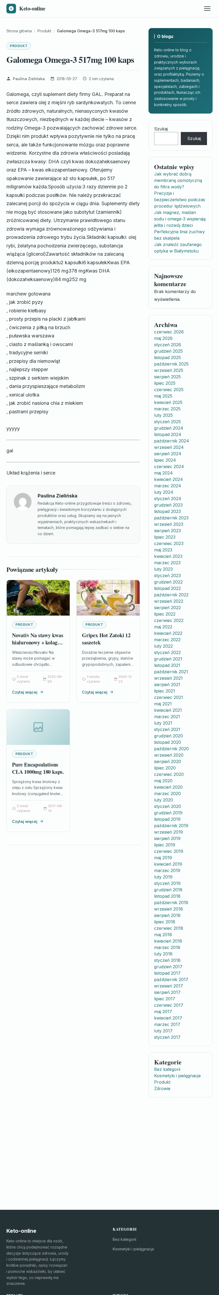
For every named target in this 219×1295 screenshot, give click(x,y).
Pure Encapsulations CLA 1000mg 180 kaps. (38, 768)
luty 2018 (163, 953)
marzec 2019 (167, 870)
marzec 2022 (167, 639)
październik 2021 (171, 671)
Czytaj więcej (24, 692)
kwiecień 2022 (168, 633)
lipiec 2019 (164, 844)
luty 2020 (163, 800)
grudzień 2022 (168, 582)
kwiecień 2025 (168, 402)
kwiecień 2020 (168, 787)
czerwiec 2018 (168, 928)
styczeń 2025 (167, 421)
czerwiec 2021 (168, 697)
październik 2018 (171, 902)
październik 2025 (171, 364)
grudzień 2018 (168, 889)
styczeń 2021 (167, 729)
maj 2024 (163, 473)
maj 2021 (163, 703)
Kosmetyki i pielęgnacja (177, 1075)
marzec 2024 (167, 485)
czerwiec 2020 (169, 774)
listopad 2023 (167, 511)
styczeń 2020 (167, 806)
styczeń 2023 (167, 575)
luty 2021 (163, 723)
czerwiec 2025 (168, 389)
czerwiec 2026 (169, 332)
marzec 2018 (167, 947)
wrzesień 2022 (168, 601)
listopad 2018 (167, 896)
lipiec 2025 (164, 383)
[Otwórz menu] (207, 8)
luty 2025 (163, 415)
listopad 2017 (167, 973)
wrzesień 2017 (168, 986)
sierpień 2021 (167, 684)
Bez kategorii (167, 1069)
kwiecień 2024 (168, 479)
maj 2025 (163, 396)
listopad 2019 (167, 819)
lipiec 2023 (164, 537)
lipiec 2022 (164, 614)
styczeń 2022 (167, 652)
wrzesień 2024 (169, 447)
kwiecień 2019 (168, 864)
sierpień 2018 (167, 915)
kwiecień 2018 (168, 941)
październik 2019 (171, 825)
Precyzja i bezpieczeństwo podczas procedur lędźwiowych (179, 199)
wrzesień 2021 (168, 678)
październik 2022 (171, 594)
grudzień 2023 (168, 505)
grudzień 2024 (168, 428)
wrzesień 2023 (168, 524)
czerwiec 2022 (168, 620)
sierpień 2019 (167, 838)
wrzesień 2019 (168, 832)
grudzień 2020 (168, 735)
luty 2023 (163, 569)
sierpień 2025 (167, 376)
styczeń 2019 (167, 883)
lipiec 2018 (164, 921)
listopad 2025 (167, 357)
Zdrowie (162, 1088)
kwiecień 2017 (168, 1018)
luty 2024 (163, 492)
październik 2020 (171, 748)
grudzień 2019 (168, 812)
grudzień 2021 (168, 659)
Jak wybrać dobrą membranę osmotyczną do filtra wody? (178, 180)
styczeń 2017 (167, 1037)
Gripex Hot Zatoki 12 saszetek (106, 639)
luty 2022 (163, 646)
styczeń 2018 (167, 960)
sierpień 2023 (167, 530)
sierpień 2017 (167, 992)
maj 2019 (163, 857)
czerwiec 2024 (169, 466)
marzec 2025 (167, 408)
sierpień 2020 (167, 761)
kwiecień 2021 (168, 710)
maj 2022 (163, 626)
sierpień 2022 (167, 607)
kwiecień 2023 (168, 556)
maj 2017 (163, 1011)
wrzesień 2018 (168, 909)
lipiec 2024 (165, 460)
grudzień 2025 (168, 351)
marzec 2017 (167, 1024)
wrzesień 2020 (168, 755)
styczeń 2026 (167, 344)
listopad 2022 (167, 588)
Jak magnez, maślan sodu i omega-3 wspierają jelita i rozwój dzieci (180, 219)
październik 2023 (171, 517)
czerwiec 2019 (168, 851)
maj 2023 (163, 550)
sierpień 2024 (167, 453)
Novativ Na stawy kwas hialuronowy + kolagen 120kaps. (37, 642)
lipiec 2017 (164, 998)
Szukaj (161, 128)
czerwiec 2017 (168, 1005)
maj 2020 (163, 780)
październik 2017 (171, 979)
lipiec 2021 (164, 691)
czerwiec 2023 (168, 543)
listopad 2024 (167, 434)
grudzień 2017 (168, 966)
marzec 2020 (167, 793)
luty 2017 (163, 1030)
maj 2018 (163, 934)
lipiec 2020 (165, 768)
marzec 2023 (167, 562)
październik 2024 (171, 441)
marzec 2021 (167, 716)
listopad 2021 (167, 665)
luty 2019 (163, 877)
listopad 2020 (167, 742)
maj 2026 (163, 338)
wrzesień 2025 (168, 370)
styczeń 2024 (167, 498)
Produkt (19, 46)
